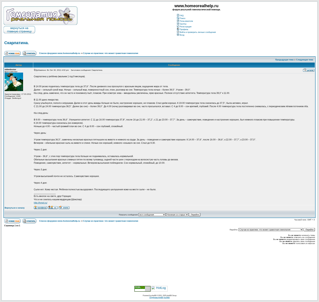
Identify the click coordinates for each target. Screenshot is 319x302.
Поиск (182, 18)
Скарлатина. (16, 42)
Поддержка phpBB (156, 297)
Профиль (184, 29)
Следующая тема (304, 60)
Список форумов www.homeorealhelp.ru (59, 53)
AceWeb (167, 297)
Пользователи (186, 21)
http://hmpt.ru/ (40, 203)
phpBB (153, 295)
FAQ (182, 15)
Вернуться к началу (15, 208)
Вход (182, 35)
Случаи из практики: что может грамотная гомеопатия (110, 53)
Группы (183, 24)
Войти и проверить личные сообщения (198, 32)
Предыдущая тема (284, 60)
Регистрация (185, 26)
